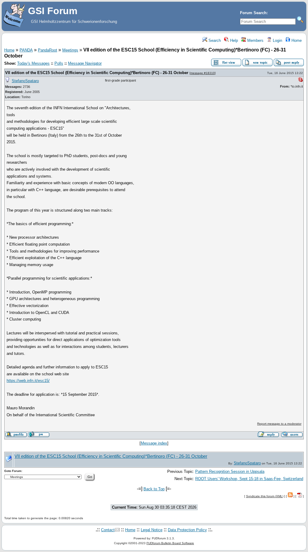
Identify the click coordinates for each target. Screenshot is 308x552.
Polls (58, 63)
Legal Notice (151, 530)
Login (277, 40)
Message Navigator (85, 63)
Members (254, 40)
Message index (154, 443)
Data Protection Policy (187, 530)
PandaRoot (47, 50)
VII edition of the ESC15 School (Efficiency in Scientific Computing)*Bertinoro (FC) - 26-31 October (96, 72)
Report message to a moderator (279, 423)
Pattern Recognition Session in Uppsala (229, 471)
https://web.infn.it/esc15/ (28, 380)
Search (214, 40)
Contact (108, 530)
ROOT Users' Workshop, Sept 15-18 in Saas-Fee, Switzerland (249, 478)
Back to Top (154, 489)
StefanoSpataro (25, 81)
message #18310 (202, 73)
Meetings (70, 50)
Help (233, 40)
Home (296, 40)
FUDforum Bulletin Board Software (170, 543)
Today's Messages (33, 63)
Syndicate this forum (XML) (264, 496)
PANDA (26, 50)
